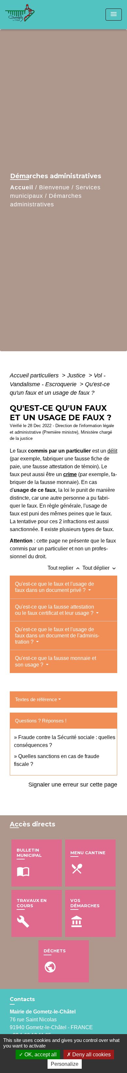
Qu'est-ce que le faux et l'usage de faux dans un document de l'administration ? (57, 636)
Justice (77, 375)
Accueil (21, 187)
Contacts (22, 999)
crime (70, 474)
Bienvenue (54, 187)
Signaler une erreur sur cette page (72, 784)
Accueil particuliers (35, 375)
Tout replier (64, 568)
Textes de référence (36, 699)
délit (112, 451)
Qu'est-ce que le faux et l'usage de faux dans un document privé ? (54, 587)
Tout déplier (99, 568)
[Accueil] (29, 14)
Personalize (64, 1064)
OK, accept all (40, 1054)
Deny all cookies (91, 1054)
